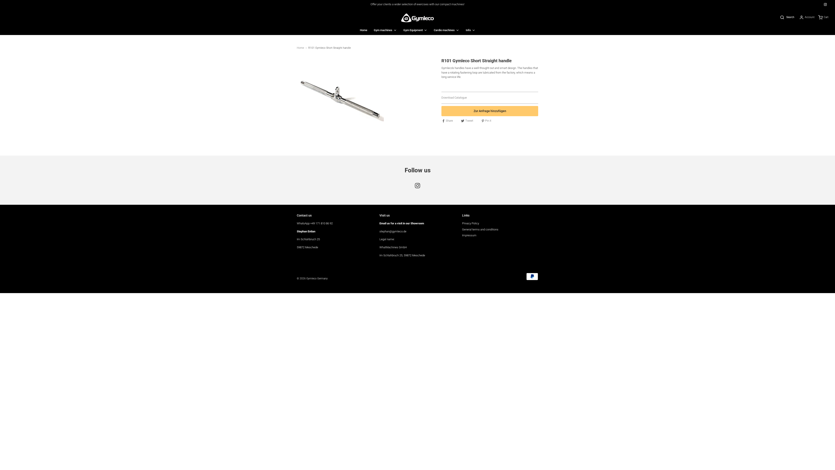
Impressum (469, 235)
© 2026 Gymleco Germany (312, 278)
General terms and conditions (480, 229)
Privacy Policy (470, 223)
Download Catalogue (454, 97)
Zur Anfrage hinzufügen (490, 111)
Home (363, 30)
